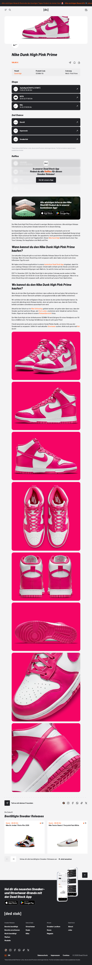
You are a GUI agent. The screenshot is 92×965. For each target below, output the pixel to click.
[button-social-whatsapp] (77, 803)
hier (78, 326)
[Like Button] (79, 62)
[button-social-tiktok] (81, 803)
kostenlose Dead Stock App (54, 264)
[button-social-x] (86, 803)
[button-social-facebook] (72, 803)
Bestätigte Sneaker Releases (24, 816)
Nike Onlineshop (37, 309)
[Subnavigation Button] (5, 10)
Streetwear (51, 326)
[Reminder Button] (74, 62)
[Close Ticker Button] (86, 3)
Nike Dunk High (54, 238)
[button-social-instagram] (68, 803)
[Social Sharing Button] (7, 803)
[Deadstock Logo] (46, 10)
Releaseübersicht (45, 313)
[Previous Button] (7, 859)
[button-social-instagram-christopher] (63, 803)
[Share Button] (70, 62)
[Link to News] (10, 10)
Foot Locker (43, 311)
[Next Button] (13, 859)
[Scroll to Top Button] (85, 875)
